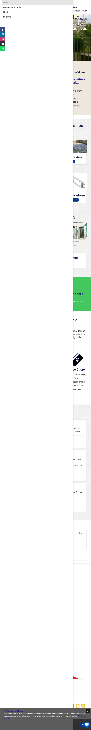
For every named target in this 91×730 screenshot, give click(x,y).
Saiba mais (74, 200)
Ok (83, 725)
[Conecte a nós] (1, 34)
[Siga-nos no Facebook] (1, 29)
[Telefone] (83, 706)
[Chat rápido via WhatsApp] (1, 48)
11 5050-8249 (81, 19)
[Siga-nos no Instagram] (1, 39)
